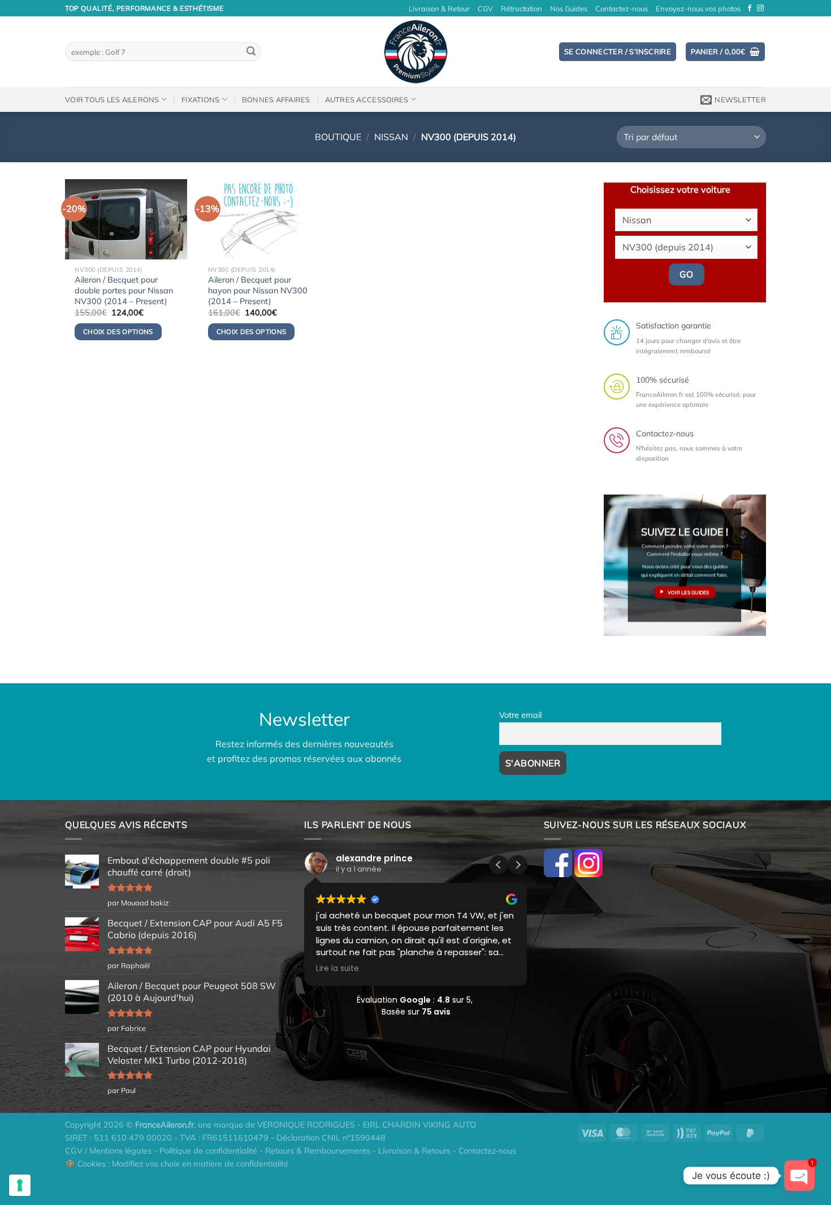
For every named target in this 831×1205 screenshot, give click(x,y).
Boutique (338, 136)
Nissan (391, 136)
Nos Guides (568, 8)
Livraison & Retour (439, 8)
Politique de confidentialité (208, 1151)
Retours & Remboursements (317, 1151)
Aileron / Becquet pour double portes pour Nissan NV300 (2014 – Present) (124, 290)
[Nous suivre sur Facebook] (749, 8)
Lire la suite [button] (337, 969)
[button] (517, 864)
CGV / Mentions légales (108, 1151)
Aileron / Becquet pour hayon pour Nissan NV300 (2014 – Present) (258, 290)
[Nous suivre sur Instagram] (760, 8)
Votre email (520, 715)
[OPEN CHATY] (799, 1175)
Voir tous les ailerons (112, 99)
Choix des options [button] (118, 331)
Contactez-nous (621, 8)
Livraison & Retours (414, 1151)
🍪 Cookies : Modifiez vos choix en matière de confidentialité (176, 1164)
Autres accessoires (367, 99)
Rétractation (521, 8)
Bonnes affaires (276, 99)
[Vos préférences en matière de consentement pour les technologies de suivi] (20, 1185)
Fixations (200, 99)
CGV (485, 8)
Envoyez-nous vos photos (698, 8)
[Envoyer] (251, 52)
